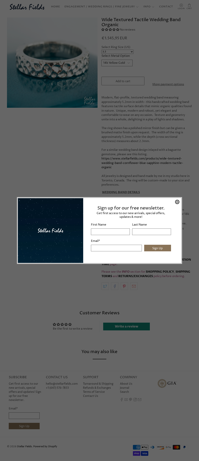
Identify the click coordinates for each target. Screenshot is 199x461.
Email (95, 241)
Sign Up (157, 248)
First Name (98, 225)
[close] (177, 202)
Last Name (139, 225)
